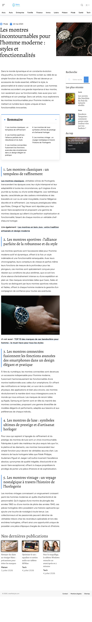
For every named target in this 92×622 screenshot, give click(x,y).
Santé (80, 92)
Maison (4, 567)
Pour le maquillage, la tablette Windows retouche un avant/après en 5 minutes (51, 560)
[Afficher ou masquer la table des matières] (40, 119)
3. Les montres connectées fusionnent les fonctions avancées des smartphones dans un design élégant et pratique (16, 150)
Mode (80, 110)
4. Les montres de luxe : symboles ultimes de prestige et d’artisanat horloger (44, 129)
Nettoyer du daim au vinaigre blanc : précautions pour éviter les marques (8, 559)
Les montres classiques (12, 181)
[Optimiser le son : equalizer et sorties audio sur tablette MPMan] (30, 546)
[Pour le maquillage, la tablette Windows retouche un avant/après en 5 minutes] (51, 546)
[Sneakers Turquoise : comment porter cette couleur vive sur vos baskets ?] (70, 119)
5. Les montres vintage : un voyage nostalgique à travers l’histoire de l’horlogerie (43, 140)
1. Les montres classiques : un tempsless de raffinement (16, 128)
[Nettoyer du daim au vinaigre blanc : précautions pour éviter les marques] (9, 546)
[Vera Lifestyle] (16, 5)
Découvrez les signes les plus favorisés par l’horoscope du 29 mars (77, 142)
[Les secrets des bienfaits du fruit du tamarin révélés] (70, 98)
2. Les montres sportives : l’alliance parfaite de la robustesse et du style (15, 137)
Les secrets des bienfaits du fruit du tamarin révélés (83, 100)
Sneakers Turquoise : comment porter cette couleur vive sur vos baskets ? (83, 121)
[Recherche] (81, 5)
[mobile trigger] (4, 5)
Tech (24, 567)
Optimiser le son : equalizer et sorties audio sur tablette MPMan (30, 559)
